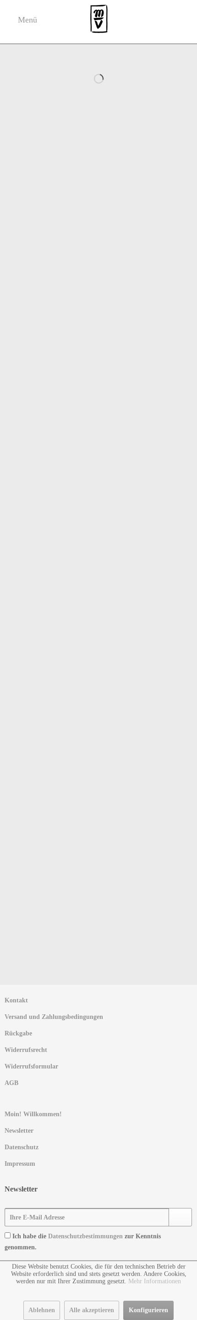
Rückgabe (18, 1033)
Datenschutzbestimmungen (85, 1236)
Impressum (20, 1163)
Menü (26, 19)
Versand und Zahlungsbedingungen (54, 1016)
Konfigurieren (148, 1310)
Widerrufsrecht (26, 1049)
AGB (11, 1082)
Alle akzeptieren (91, 1310)
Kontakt (16, 1000)
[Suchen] (183, 56)
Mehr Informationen (154, 1281)
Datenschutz (21, 1147)
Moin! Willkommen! (33, 1114)
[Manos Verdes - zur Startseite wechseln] (99, 19)
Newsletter (19, 1130)
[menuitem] (98, 1000)
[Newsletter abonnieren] (180, 1217)
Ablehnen (41, 1310)
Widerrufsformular (31, 1066)
